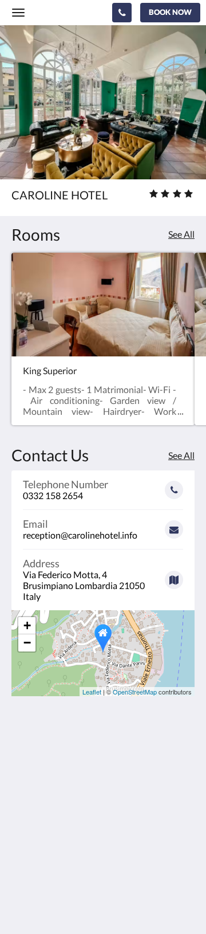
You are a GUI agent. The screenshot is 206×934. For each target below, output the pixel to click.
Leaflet (91, 691)
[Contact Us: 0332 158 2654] (122, 12)
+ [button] (27, 625)
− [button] (27, 642)
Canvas (74, 902)
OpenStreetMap (135, 691)
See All (181, 234)
